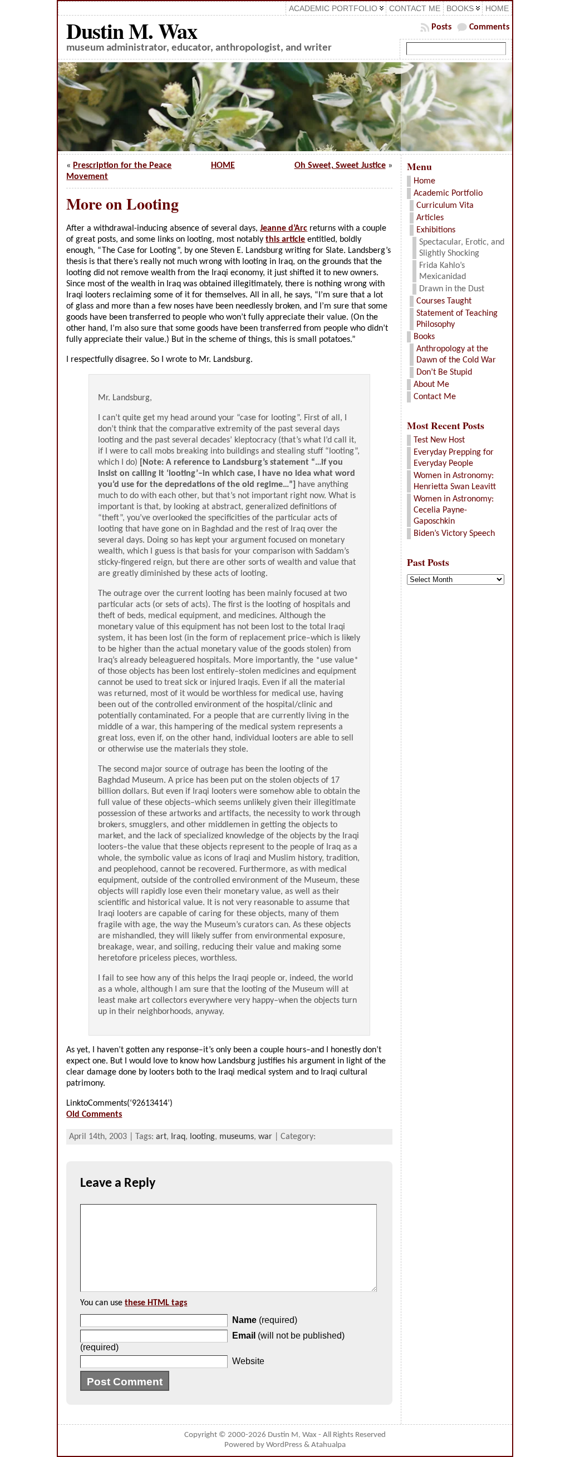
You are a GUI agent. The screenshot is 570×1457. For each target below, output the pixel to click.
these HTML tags (156, 1303)
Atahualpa (328, 1445)
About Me (431, 384)
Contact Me (435, 396)
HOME (223, 165)
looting (202, 1136)
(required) (264, 1320)
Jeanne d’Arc (283, 228)
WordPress (284, 1445)
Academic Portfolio (448, 193)
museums (236, 1136)
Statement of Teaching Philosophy (457, 319)
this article (285, 239)
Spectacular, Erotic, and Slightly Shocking (461, 248)
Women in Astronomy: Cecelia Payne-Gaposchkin (454, 510)
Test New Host (439, 440)
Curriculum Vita (445, 205)
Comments (489, 27)
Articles (430, 217)
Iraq (178, 1136)
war (265, 1136)
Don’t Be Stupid (444, 372)
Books (424, 336)
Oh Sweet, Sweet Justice (340, 165)
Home (424, 181)
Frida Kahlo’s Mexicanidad (442, 271)
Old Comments (94, 1114)
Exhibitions (435, 230)
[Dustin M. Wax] (285, 106)
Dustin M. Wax (131, 30)
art (161, 1136)
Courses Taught (443, 301)
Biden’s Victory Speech (454, 533)
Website (248, 1361)
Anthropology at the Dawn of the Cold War (456, 355)
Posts (441, 27)
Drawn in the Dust (451, 289)
